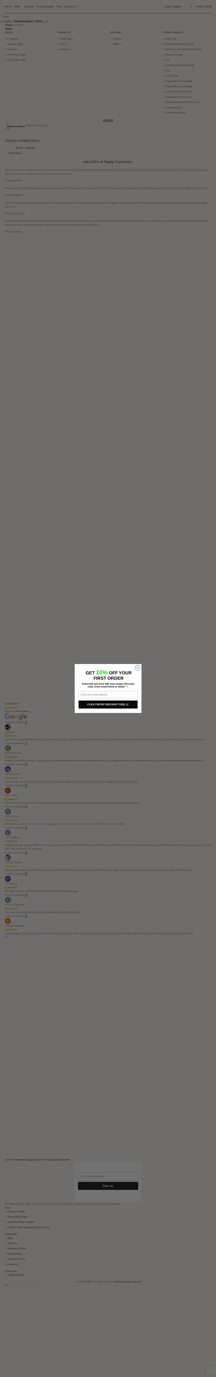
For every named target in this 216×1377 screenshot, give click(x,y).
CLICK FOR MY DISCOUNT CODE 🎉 (108, 704)
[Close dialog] (137, 667)
